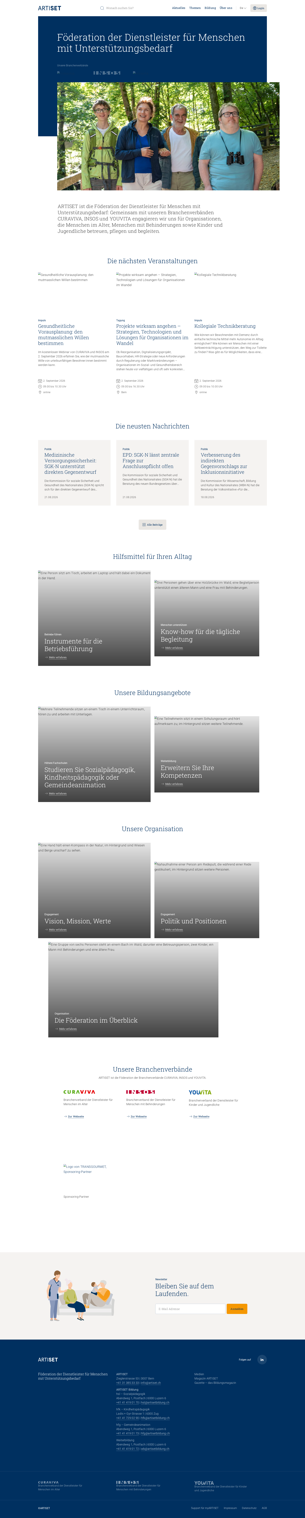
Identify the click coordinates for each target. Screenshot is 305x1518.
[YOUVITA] (141, 73)
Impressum (230, 1508)
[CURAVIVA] (69, 73)
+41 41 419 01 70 (127, 1402)
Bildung (210, 8)
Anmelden (237, 1308)
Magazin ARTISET (206, 1378)
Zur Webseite (76, 1116)
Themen (195, 8)
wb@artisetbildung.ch (155, 1448)
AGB (264, 1508)
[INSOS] (107, 73)
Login (260, 8)
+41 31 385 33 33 (127, 1382)
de (241, 8)
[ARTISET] (67, 8)
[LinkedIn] (262, 1359)
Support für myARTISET (205, 1508)
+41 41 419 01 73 (127, 1433)
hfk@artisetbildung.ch (155, 1418)
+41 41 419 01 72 (127, 1448)
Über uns (226, 8)
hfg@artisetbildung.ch (155, 1433)
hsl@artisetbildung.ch (155, 1402)
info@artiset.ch (151, 1382)
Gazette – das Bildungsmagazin (215, 1382)
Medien (199, 1374)
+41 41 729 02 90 (127, 1418)
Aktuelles (178, 8)
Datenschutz (249, 1508)
